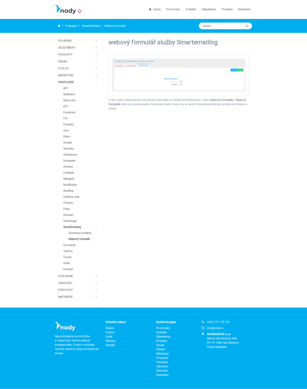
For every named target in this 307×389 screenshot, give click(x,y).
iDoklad (68, 166)
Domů (156, 9)
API (65, 88)
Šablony (110, 341)
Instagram (69, 160)
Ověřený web (71, 196)
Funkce (110, 332)
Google (67, 142)
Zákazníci (65, 283)
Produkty (227, 9)
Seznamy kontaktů (80, 233)
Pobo (66, 209)
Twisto (67, 257)
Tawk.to (68, 251)
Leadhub (68, 172)
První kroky (173, 9)
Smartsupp (70, 221)
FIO (65, 118)
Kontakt (110, 345)
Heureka (68, 148)
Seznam (68, 215)
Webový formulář (115, 25)
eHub (66, 263)
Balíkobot (69, 94)
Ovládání (190, 9)
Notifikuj (68, 190)
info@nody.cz (215, 328)
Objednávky (209, 9)
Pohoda (68, 203)
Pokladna (65, 276)
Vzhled (63, 68)
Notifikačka (70, 184)
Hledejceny (70, 154)
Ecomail (68, 269)
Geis (66, 130)
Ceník (109, 336)
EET (65, 106)
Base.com (69, 100)
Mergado (68, 178)
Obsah (62, 61)
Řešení (110, 328)
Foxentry (68, 124)
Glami (66, 136)
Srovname (69, 245)
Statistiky (65, 290)
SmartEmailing (91, 25)
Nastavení (244, 9)
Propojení (71, 25)
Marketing (66, 75)
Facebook (69, 112)
